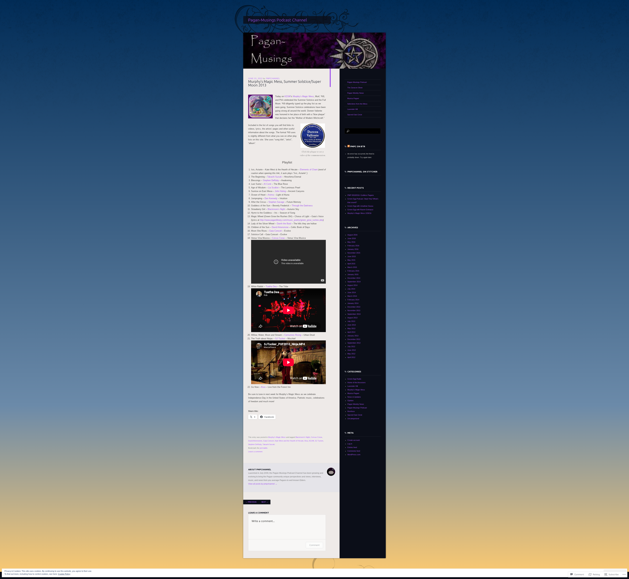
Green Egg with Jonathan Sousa (360, 206)
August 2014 (352, 285)
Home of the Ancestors (356, 382)
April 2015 (351, 264)
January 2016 (352, 249)
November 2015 (353, 253)
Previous (251, 502)
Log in (349, 444)
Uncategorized (353, 419)
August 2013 (352, 318)
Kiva (263, 387)
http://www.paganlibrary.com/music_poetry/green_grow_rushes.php (291, 220)
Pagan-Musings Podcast (357, 82)
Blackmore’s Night (276, 209)
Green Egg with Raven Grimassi (360, 210)
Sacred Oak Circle (354, 115)
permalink (263, 448)
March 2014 (352, 296)
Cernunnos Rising (292, 335)
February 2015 (353, 271)
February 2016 (353, 246)
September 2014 (354, 282)
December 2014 (353, 278)
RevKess (351, 411)
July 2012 (351, 346)
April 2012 (351, 357)
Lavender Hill (352, 109)
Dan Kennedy (271, 198)
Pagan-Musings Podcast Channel (277, 20)
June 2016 (351, 238)
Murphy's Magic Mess (277, 437)
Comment (314, 545)
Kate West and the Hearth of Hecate (289, 441)
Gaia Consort (275, 231)
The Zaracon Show (354, 88)
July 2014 (351, 289)
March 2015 (352, 267)
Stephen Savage (276, 202)
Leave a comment (255, 452)
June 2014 (351, 292)
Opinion (350, 401)
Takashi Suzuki (274, 177)
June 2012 (351, 350)
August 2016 (352, 235)
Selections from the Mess (357, 104)
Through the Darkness (302, 205)
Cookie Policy (64, 574)
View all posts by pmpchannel (262, 484)
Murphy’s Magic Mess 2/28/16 (359, 213)
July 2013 (351, 321)
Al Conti (267, 184)
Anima (271, 195)
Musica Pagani (353, 98)
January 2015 (352, 274)
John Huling (280, 191)
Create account (353, 440)
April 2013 (351, 332)
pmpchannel (273, 78)
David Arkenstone (280, 227)
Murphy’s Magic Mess (303, 96)
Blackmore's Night (302, 437)
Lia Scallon (273, 187)
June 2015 (351, 256)
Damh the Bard (284, 223)
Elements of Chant (309, 169)
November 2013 (353, 310)
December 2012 (353, 339)
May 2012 (351, 354)
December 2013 (353, 307)
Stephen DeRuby (271, 180)
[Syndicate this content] (348, 146)
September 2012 (354, 343)
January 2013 (352, 336)
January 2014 (352, 303)
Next (264, 502)
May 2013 (351, 328)
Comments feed (353, 451)
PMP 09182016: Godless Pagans (360, 195)
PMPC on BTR (357, 146)
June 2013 (351, 325)
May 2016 (351, 242)
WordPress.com (353, 455)
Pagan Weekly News (355, 93)
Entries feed (352, 447)
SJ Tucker (280, 338)
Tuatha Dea (271, 286)
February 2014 (353, 300)
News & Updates (354, 397)
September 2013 (354, 314)
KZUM (288, 96)
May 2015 (351, 260)
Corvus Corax (278, 238)
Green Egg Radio (354, 379)
